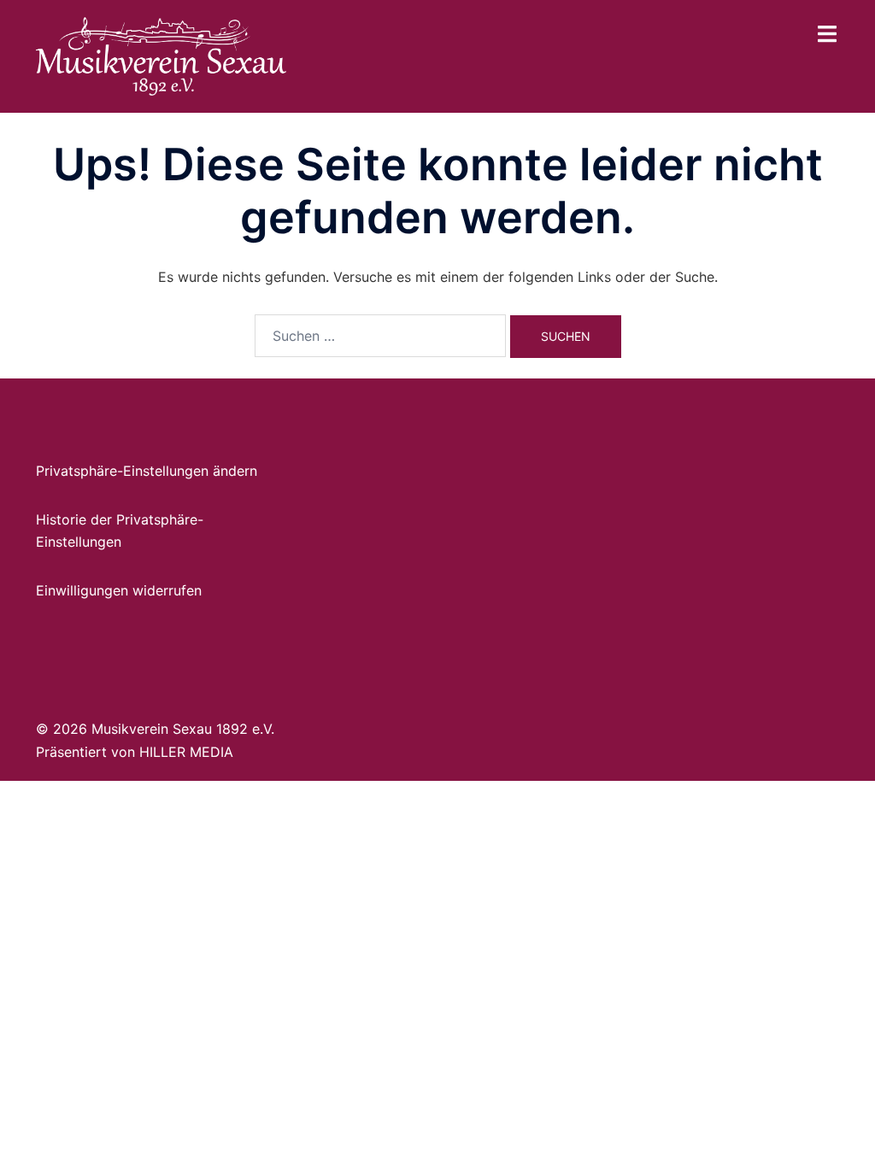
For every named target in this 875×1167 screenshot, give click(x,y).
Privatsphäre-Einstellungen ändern (146, 470)
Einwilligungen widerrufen (119, 590)
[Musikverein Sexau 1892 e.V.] (161, 54)
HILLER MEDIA (186, 751)
